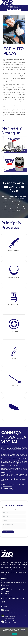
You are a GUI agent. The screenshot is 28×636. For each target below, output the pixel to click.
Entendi (14, 634)
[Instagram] (4, 602)
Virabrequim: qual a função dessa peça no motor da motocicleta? (15, 621)
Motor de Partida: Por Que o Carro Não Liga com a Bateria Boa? (15, 615)
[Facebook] (2, 602)
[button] (1, 409)
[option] (14, 409)
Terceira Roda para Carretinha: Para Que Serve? (14, 609)
